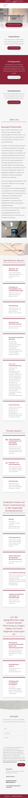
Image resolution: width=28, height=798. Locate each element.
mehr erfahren (14, 48)
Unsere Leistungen (14, 24)
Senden (21, 775)
